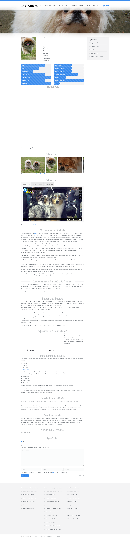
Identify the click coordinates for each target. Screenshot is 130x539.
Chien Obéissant (57, 65)
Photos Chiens (35, 173)
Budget (23, 68)
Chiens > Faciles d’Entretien (52, 512)
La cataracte (25, 369)
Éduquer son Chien (72, 508)
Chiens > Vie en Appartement (53, 525)
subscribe (54, 472)
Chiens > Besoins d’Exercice (52, 501)
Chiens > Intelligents (50, 519)
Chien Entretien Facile (58, 71)
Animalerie (37, 148)
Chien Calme (24, 71)
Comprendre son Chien (74, 515)
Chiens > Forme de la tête (29, 505)
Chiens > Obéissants (50, 522)
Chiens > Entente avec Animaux (53, 508)
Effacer (80, 475)
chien (35, 233)
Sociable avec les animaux (59, 74)
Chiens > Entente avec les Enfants (54, 491)
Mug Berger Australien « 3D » (55, 113)
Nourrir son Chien (72, 494)
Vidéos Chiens (35, 224)
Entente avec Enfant (26, 77)
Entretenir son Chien (73, 512)
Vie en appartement (58, 83)
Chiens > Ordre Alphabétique (30, 491)
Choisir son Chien (72, 501)
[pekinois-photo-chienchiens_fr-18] (51, 165)
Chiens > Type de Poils (28, 508)
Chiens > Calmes (50, 505)
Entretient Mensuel (25, 74)
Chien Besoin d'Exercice (59, 80)
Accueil (93, 24)
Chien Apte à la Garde (58, 68)
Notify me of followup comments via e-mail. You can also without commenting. (45, 472)
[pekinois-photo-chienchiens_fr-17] (70, 165)
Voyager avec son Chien (74, 498)
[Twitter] (106, 5)
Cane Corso (93, 49)
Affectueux (24, 65)
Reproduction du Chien (73, 519)
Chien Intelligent (25, 83)
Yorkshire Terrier (94, 53)
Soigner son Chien (72, 505)
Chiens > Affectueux (50, 494)
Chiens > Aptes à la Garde (52, 498)
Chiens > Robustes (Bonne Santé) (54, 529)
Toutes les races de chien (96, 56)
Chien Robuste (57, 77)
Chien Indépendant (26, 80)
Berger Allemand (94, 46)
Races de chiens (99, 24)
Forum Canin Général (73, 491)
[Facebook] (104, 5)
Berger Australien (94, 43)
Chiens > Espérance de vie (29, 501)
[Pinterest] (108, 5)
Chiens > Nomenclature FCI (29, 498)
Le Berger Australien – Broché (29, 113)
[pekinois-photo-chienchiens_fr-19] (33, 165)
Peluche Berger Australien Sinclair (30, 143)
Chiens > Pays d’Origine (28, 494)
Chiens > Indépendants (51, 515)
